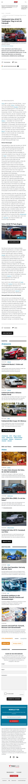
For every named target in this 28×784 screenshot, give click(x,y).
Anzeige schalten (17, 643)
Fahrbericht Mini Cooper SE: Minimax (14, 421)
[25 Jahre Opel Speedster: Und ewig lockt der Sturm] (14, 556)
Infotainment (23, 214)
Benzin (3, 131)
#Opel (8, 564)
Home (3, 13)
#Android (4, 441)
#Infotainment (18, 439)
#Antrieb (9, 441)
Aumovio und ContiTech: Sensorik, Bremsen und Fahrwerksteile (13, 626)
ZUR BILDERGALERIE (14, 242)
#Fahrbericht (6, 344)
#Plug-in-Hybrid (17, 436)
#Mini (8, 418)
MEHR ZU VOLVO (7, 541)
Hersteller (5, 217)
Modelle (16, 107)
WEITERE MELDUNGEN (8, 430)
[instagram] (13, 757)
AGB (9, 780)
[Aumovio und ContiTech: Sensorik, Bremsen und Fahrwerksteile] (14, 614)
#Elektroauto (9, 437)
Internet (17, 291)
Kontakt (19, 772)
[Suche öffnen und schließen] (25, 2)
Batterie (3, 120)
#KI (8, 593)
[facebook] (10, 757)
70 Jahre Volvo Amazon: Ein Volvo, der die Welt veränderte (13, 471)
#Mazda (9, 361)
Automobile (8, 13)
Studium (9, 276)
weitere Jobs (6, 643)
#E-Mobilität (5, 439)
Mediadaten (10, 772)
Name (3, 669)
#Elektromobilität (18, 437)
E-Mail (3, 663)
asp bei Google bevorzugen (10, 66)
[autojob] (23, 638)
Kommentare (7, 62)
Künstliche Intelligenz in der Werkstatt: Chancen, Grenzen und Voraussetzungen (13, 597)
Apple (21, 282)
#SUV (10, 436)
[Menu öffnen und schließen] (2, 2)
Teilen (15, 62)
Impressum (4, 780)
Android (10, 284)
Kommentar (4, 675)
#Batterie (11, 439)
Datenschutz (14, 780)
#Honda (9, 390)
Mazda (3, 255)
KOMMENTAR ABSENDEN (14, 699)
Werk (5, 156)
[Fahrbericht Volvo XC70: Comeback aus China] (14, 519)
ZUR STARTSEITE (7, 333)
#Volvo (3, 437)
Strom (12, 105)
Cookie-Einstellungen (22, 780)
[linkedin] (17, 757)
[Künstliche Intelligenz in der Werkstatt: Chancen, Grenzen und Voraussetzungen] (14, 584)
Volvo (3, 103)
